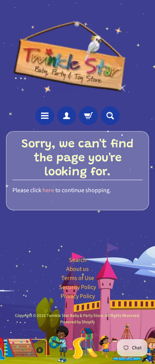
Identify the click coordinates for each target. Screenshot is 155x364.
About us (77, 269)
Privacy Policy (78, 296)
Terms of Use (77, 278)
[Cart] (88, 115)
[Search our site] (110, 115)
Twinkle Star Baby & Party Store (75, 315)
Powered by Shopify (77, 322)
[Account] (66, 115)
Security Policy (77, 287)
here (48, 190)
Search (78, 260)
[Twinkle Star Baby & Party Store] (77, 53)
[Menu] (44, 115)
